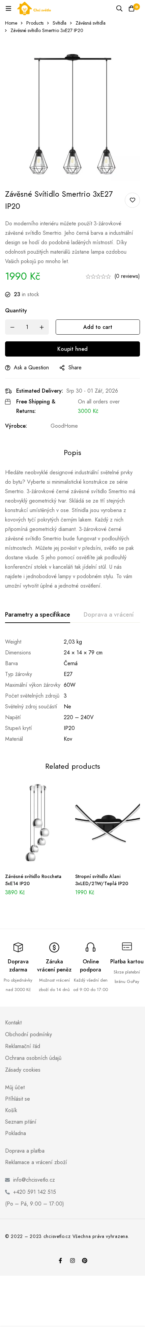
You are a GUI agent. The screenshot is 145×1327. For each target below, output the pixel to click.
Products (35, 23)
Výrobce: (16, 426)
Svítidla (59, 23)
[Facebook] (60, 1260)
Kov (68, 739)
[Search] (119, 8)
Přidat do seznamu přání (132, 200)
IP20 (69, 728)
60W (70, 685)
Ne (67, 706)
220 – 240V (79, 717)
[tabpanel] (72, 690)
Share (75, 367)
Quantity (16, 310)
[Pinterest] (84, 1260)
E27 (68, 674)
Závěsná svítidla (91, 23)
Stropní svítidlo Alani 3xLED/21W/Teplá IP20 (101, 880)
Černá (71, 663)
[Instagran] (72, 1260)
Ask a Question (31, 367)
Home (11, 23)
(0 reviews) (127, 276)
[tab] (37, 615)
